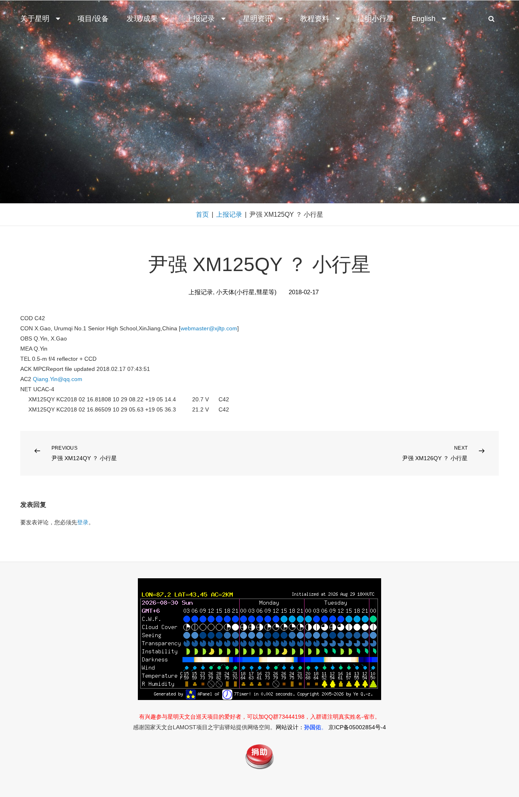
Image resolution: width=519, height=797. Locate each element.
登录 (82, 522)
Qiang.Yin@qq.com (57, 379)
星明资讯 (257, 19)
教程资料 (314, 19)
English (423, 19)
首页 (202, 214)
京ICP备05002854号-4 (357, 727)
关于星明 (34, 19)
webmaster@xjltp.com (208, 328)
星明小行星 (375, 19)
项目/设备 (93, 19)
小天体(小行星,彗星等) (246, 292)
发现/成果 (142, 19)
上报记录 (200, 19)
